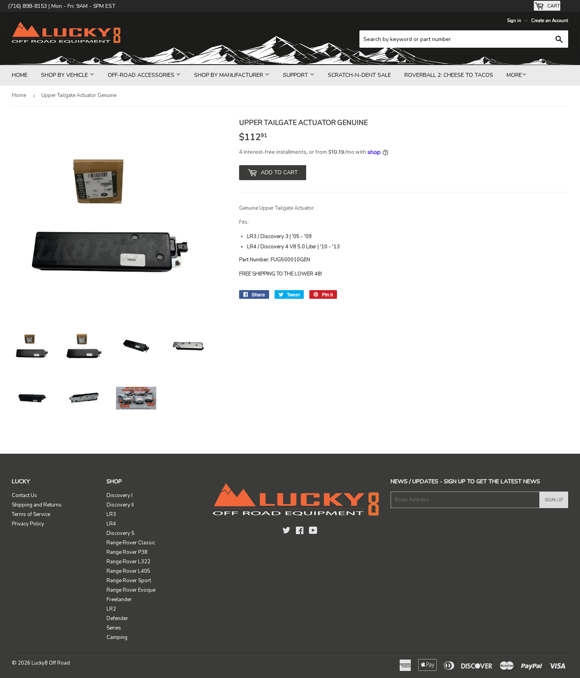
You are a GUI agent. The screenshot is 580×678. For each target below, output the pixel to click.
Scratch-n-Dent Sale (359, 75)
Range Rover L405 (128, 571)
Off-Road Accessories (142, 75)
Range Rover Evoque (131, 590)
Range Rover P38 (127, 552)
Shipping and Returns (37, 504)
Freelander (119, 599)
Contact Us (24, 495)
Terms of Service (31, 514)
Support (296, 75)
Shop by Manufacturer (229, 75)
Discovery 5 (121, 533)
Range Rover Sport (129, 580)
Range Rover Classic (131, 542)
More (514, 75)
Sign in (514, 21)
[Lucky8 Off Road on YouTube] (313, 531)
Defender (117, 618)
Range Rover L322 (128, 561)
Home (20, 75)
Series (114, 627)
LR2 (111, 609)
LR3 (111, 514)
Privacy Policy (28, 523)
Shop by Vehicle (65, 75)
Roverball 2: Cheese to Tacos (448, 75)
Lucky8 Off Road (51, 663)
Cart (553, 6)
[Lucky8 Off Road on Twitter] (286, 531)
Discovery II (120, 504)
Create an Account (549, 21)
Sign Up (553, 500)
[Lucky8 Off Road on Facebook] (300, 531)
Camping (117, 637)
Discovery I (120, 495)
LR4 (111, 523)
